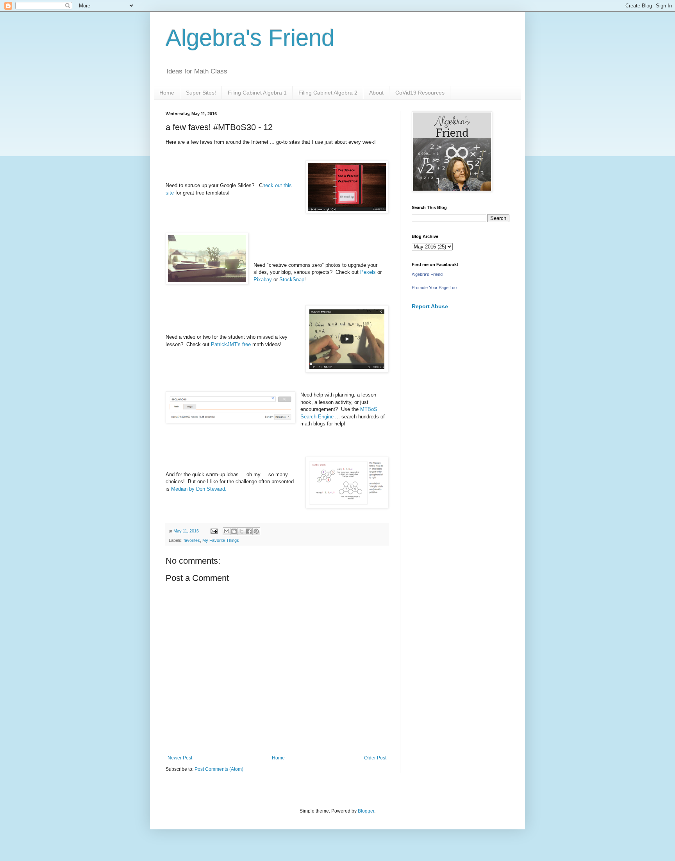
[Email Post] (214, 531)
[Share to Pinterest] (256, 531)
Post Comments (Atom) (219, 769)
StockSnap (291, 279)
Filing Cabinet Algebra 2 (327, 92)
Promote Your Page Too (434, 287)
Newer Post (180, 758)
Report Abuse (430, 306)
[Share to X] (241, 531)
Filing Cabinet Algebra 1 (257, 92)
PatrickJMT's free (231, 344)
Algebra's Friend (250, 38)
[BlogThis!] (234, 531)
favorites (192, 540)
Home (166, 92)
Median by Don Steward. (199, 489)
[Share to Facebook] (249, 531)
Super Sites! (201, 92)
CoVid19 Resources (420, 92)
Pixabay (263, 279)
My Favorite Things (220, 540)
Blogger (366, 811)
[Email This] (226, 531)
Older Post (375, 758)
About (376, 92)
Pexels (368, 272)
